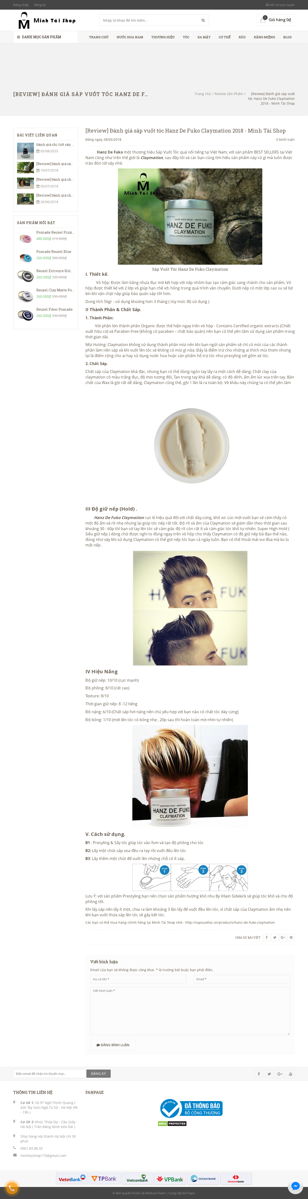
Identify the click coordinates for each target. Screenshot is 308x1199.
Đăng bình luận (114, 1045)
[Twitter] (274, 937)
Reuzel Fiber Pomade (54, 309)
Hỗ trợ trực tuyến (282, 5)
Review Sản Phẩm (229, 93)
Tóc (186, 37)
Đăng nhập (21, 5)
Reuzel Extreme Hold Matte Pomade (67, 271)
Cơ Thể (225, 37)
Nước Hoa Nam (130, 37)
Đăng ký (40, 5)
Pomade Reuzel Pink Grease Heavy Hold (70, 232)
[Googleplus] (283, 937)
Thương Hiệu (163, 37)
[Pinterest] (291, 937)
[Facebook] (266, 937)
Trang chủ (99, 37)
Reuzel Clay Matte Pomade (59, 290)
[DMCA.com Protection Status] (172, 1123)
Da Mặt (204, 37)
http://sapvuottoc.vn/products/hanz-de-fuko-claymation (230, 922)
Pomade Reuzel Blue (53, 251)
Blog (287, 37)
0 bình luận (285, 139)
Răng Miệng (264, 37)
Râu (242, 37)
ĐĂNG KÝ (98, 1073)
